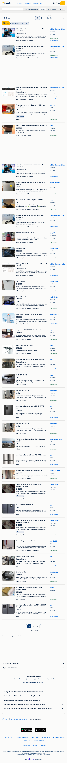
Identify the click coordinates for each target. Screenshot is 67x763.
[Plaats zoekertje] (62, 3)
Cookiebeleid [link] (26, 741)
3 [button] (37, 626)
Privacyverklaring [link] (58, 737)
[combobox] (12, 9)
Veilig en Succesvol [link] (23, 737)
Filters (7, 23)
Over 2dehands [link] (25, 745)
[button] (56, 3)
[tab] (37, 18)
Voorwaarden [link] (27, 3)
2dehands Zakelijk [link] (9, 737)
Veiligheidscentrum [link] (37, 3)
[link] (8, 3)
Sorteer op (49, 15)
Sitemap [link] (43, 745)
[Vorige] (25, 626)
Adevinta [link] (35, 745)
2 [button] (33, 626)
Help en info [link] (19, 3)
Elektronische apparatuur (18, 23)
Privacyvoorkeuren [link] (38, 741)
